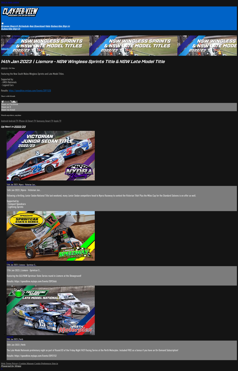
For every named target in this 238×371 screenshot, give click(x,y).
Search (14, 26)
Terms (9, 363)
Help (47, 26)
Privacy (15, 363)
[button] (2, 23)
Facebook (5, 101)
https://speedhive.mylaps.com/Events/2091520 (30, 90)
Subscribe (5, 49)
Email (14, 101)
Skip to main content (10, 2)
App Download (37, 26)
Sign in (66, 26)
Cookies (23, 363)
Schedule (24, 26)
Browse (5, 26)
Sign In (16, 29)
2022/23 (4, 68)
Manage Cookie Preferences (39, 363)
